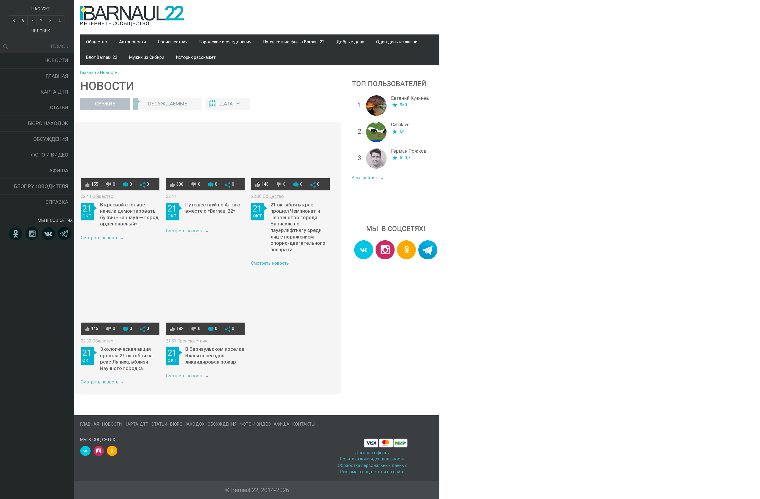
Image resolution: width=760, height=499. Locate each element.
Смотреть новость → (102, 237)
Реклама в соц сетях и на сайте (372, 471)
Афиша (58, 170)
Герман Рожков (409, 151)
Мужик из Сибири (146, 57)
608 (179, 184)
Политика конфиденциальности (372, 459)
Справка (56, 202)
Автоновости (132, 42)
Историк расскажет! (196, 57)
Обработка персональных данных (372, 465)
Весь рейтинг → (368, 177)
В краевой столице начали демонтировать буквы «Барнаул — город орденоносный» (129, 214)
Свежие (105, 104)
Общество (96, 42)
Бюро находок (48, 123)
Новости (56, 60)
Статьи (59, 107)
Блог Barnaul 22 (101, 57)
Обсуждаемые (167, 104)
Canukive (400, 124)
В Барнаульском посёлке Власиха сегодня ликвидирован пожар (214, 355)
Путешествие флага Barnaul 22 (293, 42)
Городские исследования (225, 42)
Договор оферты (372, 452)
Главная (57, 76)
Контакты (303, 424)
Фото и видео (49, 155)
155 (94, 184)
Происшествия (173, 42)
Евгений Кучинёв (410, 98)
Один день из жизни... (398, 42)
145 (94, 328)
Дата (226, 104)
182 (179, 328)
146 (265, 184)
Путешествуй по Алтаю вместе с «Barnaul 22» (212, 208)
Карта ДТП (54, 92)
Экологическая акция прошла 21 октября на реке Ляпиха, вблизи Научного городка (126, 358)
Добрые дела (350, 42)
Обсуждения (50, 139)
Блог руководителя (41, 186)
